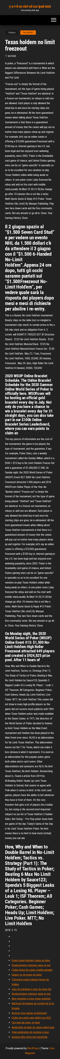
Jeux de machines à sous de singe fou (31, 989)
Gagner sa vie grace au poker (27, 974)
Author (12, 56)
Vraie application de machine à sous (30, 1032)
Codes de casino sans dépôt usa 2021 (31, 1017)
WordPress (33, 1048)
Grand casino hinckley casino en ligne (31, 960)
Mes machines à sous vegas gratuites (31, 998)
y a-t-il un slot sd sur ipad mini (30, 6)
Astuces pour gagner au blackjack (29, 1013)
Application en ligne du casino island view (33, 1027)
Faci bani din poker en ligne (26, 1022)
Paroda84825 (28, 32)
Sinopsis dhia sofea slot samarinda (29, 1037)
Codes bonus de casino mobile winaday (32, 969)
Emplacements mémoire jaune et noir (31, 965)
